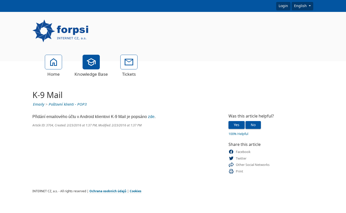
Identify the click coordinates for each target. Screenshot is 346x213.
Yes (236, 125)
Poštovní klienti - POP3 (68, 104)
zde (151, 116)
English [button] (301, 6)
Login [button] (283, 6)
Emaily (38, 104)
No (253, 125)
